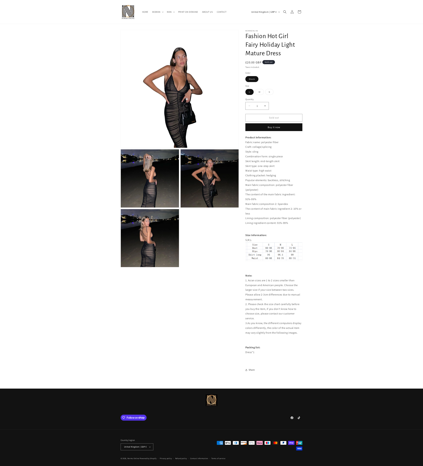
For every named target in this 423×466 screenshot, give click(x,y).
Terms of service (218, 458)
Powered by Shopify (148, 458)
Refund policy (181, 458)
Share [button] (252, 369)
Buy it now (274, 127)
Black (253, 79)
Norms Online (133, 458)
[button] (157, 11)
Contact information (199, 458)
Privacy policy (166, 458)
